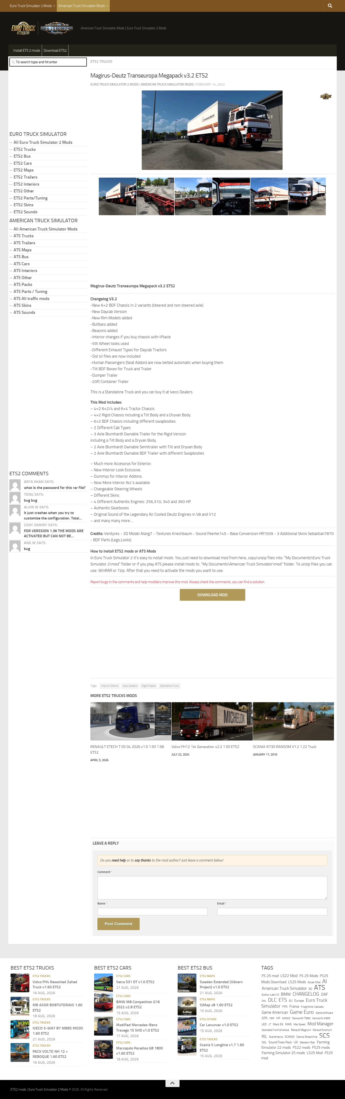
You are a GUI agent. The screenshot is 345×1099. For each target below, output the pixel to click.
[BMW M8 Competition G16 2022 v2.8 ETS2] (103, 1003)
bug (27, 548)
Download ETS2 (55, 50)
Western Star (307, 1042)
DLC (272, 1000)
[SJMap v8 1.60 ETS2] (187, 1006)
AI (324, 981)
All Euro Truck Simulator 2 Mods (43, 142)
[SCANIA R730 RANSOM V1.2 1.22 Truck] (293, 721)
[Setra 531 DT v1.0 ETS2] (103, 983)
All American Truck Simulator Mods (45, 229)
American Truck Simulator (284, 988)
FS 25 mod (270, 976)
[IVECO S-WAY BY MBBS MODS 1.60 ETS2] (20, 1029)
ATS (319, 987)
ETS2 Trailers (25, 177)
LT (269, 1024)
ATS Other (23, 277)
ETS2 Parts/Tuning (30, 198)
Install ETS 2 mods (26, 50)
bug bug (30, 500)
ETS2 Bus (22, 156)
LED (264, 1024)
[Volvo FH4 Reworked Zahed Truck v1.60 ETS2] (20, 983)
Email (221, 903)
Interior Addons (109, 685)
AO (310, 988)
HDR (271, 1018)
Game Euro (302, 1012)
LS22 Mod (289, 975)
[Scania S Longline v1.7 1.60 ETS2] (187, 1046)
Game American (275, 1012)
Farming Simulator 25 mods (283, 1053)
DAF (324, 994)
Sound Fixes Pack (280, 1042)
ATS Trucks (24, 235)
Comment (104, 872)
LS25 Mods (297, 982)
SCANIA (290, 1036)
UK (296, 1042)
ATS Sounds (24, 312)
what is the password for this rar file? (54, 487)
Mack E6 (278, 1024)
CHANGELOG (306, 994)
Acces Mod (314, 982)
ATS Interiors (25, 270)
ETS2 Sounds (25, 211)
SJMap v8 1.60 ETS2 (216, 1005)
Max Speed (300, 1024)
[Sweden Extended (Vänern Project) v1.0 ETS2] (187, 983)
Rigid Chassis (149, 685)
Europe (299, 1001)
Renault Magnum (301, 1030)
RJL (264, 1036)
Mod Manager (320, 1023)
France (294, 1006)
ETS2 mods (18, 1089)
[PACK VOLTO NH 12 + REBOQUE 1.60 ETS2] (20, 1052)
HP (278, 1018)
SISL (264, 1042)
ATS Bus (21, 256)
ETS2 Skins (23, 204)
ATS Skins (22, 305)
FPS (285, 1006)
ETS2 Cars (23, 163)
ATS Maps (22, 250)
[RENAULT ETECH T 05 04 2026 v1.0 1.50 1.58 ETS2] (130, 721)
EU (290, 1000)
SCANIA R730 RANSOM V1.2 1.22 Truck (284, 746)
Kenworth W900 (321, 1018)
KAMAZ (286, 1018)
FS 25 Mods (308, 976)
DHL (264, 1000)
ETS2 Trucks (101, 61)
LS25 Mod (315, 1053)
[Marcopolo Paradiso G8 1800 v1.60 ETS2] (103, 1049)
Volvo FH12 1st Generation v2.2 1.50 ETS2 (205, 746)
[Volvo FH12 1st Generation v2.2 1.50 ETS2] (212, 721)
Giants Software (324, 1012)
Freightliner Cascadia (312, 1006)
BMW (286, 994)
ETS (283, 1000)
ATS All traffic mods (31, 298)
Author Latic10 (270, 994)
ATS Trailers (24, 243)
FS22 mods (301, 1047)
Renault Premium (322, 1030)
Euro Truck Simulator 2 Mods (31, 6)
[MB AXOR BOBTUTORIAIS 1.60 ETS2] (20, 1006)
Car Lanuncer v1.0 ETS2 (219, 1025)
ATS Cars (22, 263)
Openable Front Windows (275, 1030)
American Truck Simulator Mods (81, 6)
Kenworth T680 (301, 1018)
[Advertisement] (212, 250)
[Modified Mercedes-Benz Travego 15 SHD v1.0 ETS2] (103, 1026)
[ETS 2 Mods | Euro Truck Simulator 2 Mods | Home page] (43, 28)
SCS (324, 1035)
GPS (265, 1018)
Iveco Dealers (130, 685)
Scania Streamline (306, 1036)
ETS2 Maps (24, 170)
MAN (288, 1024)
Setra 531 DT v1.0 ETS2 (135, 982)
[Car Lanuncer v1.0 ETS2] (187, 1026)
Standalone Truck (169, 685)
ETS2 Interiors (26, 184)
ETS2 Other (24, 191)
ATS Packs (23, 284)
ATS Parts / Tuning (30, 291)
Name (102, 903)
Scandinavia (276, 1036)
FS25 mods (321, 1047)
